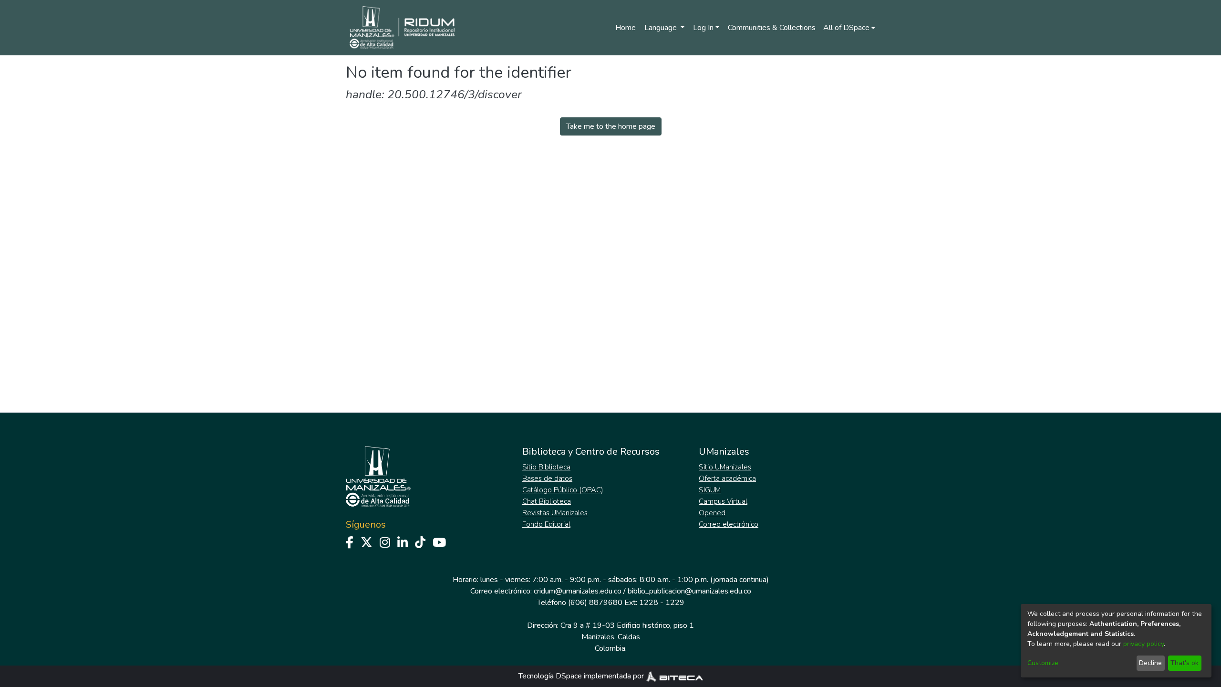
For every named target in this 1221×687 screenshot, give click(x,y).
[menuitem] (849, 27)
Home (625, 27)
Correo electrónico (728, 524)
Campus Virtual (723, 501)
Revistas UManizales (555, 513)
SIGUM (710, 490)
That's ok (1184, 662)
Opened (712, 513)
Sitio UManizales (725, 467)
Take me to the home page (610, 126)
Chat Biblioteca (546, 501)
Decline (1150, 662)
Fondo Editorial (546, 524)
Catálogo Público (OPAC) (562, 490)
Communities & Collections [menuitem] (772, 27)
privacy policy (1143, 643)
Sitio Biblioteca (546, 467)
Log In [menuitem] (703, 27)
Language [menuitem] (661, 27)
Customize (1042, 662)
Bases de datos (547, 478)
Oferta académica (727, 478)
